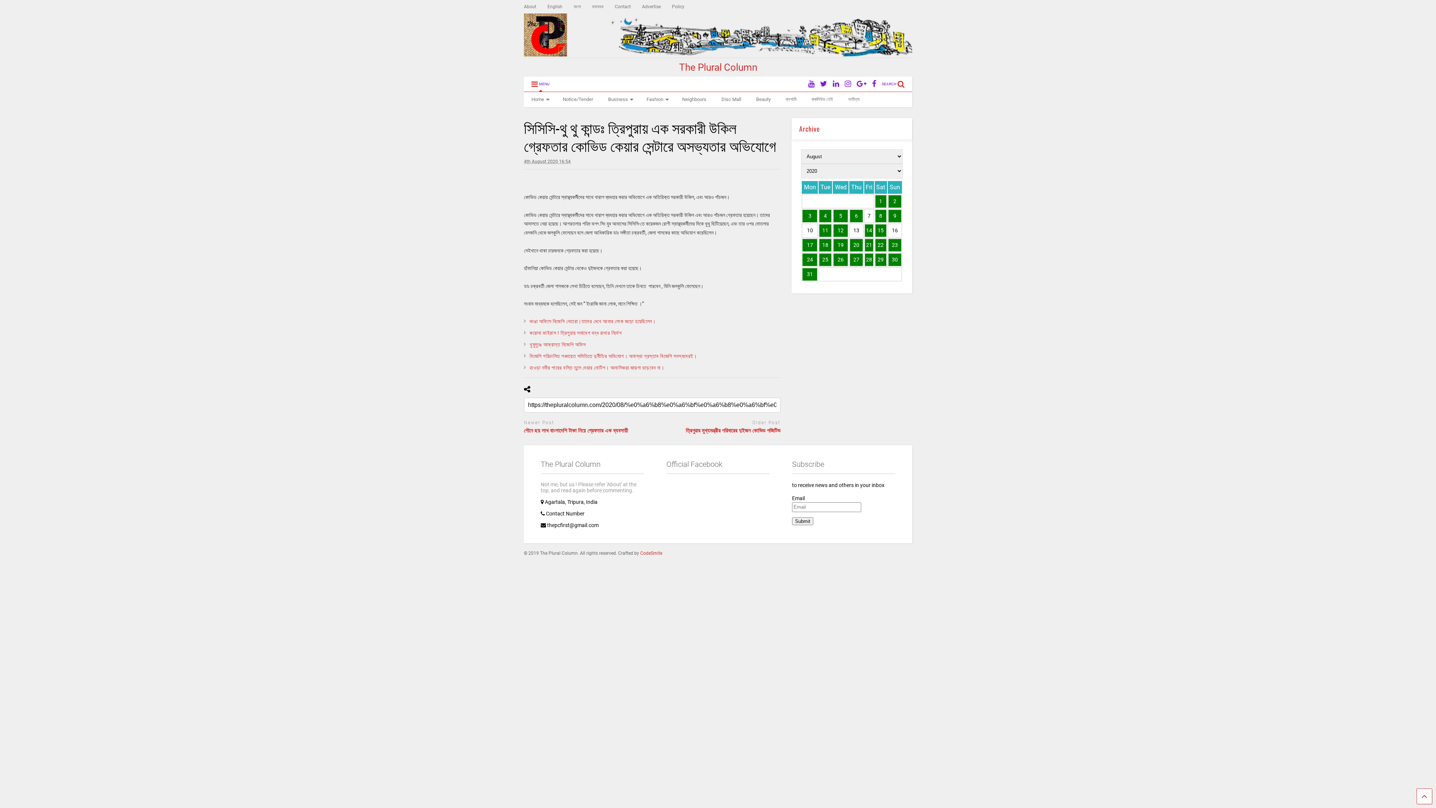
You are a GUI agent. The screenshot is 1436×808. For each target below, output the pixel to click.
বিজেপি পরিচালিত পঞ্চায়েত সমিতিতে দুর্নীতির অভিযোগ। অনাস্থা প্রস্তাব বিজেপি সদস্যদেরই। (613, 356)
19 (841, 245)
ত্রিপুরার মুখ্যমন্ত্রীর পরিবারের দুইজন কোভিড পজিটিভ (733, 430)
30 (895, 260)
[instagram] (848, 84)
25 (825, 260)
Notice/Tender (578, 99)
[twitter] (823, 84)
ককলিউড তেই (822, 99)
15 (881, 230)
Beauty (763, 99)
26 (841, 260)
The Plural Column (718, 67)
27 (856, 260)
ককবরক (598, 6)
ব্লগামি (791, 99)
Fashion (655, 99)
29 (881, 260)
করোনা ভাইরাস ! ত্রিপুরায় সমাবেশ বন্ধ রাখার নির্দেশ (576, 333)
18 (825, 245)
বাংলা (577, 6)
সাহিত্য (854, 99)
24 (810, 260)
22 (881, 245)
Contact (623, 6)
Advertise (651, 6)
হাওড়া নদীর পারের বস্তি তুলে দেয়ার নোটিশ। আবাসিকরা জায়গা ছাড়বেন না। (597, 368)
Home (537, 99)
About (530, 6)
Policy (678, 6)
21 (869, 245)
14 (869, 230)
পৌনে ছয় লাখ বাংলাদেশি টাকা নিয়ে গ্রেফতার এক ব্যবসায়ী (576, 430)
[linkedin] (836, 84)
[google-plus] (861, 84)
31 (810, 274)
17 (810, 245)
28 (869, 260)
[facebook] (874, 84)
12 (841, 230)
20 (856, 245)
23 (895, 245)
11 (825, 230)
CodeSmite (651, 553)
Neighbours (694, 99)
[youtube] (811, 84)
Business (618, 99)
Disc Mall (731, 99)
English (554, 6)
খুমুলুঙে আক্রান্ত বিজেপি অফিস (558, 345)
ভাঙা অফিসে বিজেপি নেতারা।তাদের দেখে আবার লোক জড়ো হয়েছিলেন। (593, 321)
